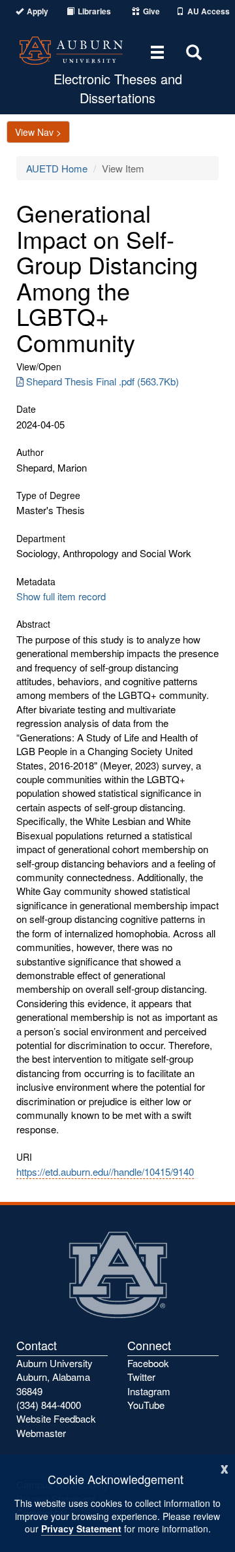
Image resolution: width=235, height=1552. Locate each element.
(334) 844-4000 (48, 1405)
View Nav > (38, 131)
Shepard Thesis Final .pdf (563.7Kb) (102, 381)
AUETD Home (56, 168)
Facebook (148, 1363)
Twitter (141, 1376)
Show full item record (61, 596)
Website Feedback (56, 1418)
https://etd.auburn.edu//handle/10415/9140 (105, 1171)
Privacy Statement (81, 1528)
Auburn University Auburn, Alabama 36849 (54, 1377)
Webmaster (41, 1433)
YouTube (145, 1405)
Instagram (148, 1391)
